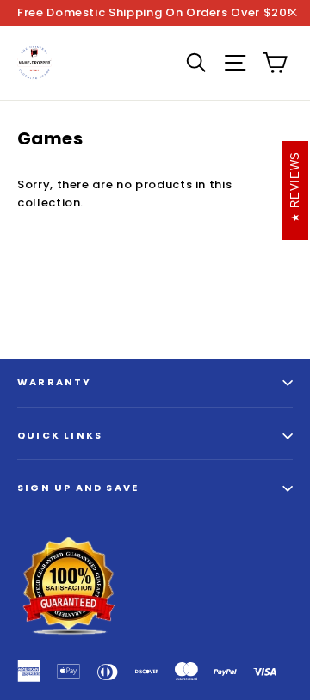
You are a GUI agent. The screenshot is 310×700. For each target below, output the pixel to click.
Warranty (54, 382)
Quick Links (59, 435)
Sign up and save (78, 487)
